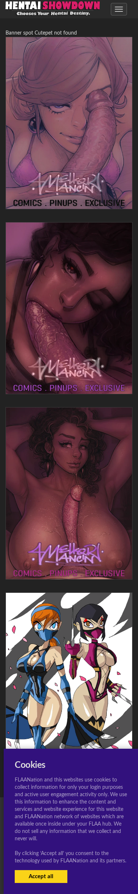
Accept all (41, 876)
